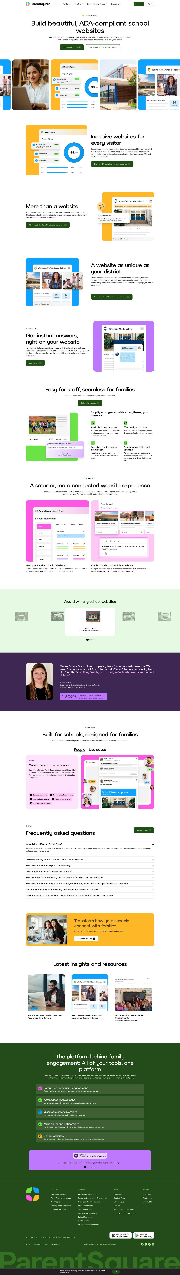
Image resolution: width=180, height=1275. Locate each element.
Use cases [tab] (97, 749)
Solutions (78, 4)
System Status (148, 1202)
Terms (47, 1244)
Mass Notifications (85, 1205)
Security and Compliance (61, 1205)
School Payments (85, 1217)
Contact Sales (119, 1198)
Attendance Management (88, 1194)
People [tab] (79, 749)
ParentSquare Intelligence (61, 1198)
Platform (66, 4)
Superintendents (40, 795)
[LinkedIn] (149, 1244)
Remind (117, 1205)
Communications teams (63, 795)
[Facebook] (142, 1244)
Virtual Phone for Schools (88, 1224)
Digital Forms (83, 1221)
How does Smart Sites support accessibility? (49, 865)
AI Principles (56, 1202)
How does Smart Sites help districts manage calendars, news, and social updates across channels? (77, 883)
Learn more (33, 363)
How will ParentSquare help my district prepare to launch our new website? (64, 877)
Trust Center (148, 1198)
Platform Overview (58, 1194)
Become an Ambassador (123, 1209)
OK (116, 1272)
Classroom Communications (89, 1202)
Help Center (147, 1194)
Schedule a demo (70, 47)
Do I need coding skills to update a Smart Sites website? (55, 859)
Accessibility (56, 1244)
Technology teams (41, 799)
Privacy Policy (37, 1244)
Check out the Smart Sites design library (46, 225)
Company (115, 4)
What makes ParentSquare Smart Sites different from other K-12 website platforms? (69, 895)
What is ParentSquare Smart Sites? (44, 844)
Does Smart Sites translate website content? (49, 871)
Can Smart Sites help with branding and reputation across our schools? (62, 889)
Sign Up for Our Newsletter (125, 1213)
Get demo (139, 4)
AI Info (28, 1244)
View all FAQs (142, 830)
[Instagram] (153, 1244)
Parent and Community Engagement (92, 1198)
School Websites (84, 1209)
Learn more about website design (103, 47)
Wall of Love (119, 1202)
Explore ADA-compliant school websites (110, 164)
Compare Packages (58, 1209)
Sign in (150, 4)
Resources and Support (96, 4)
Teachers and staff (63, 799)
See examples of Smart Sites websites (110, 297)
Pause (91, 640)
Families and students (42, 803)
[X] (146, 1244)
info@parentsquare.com (66, 1237)
